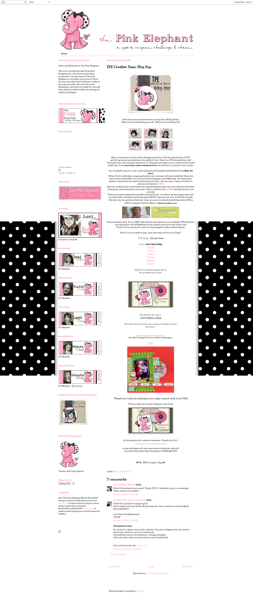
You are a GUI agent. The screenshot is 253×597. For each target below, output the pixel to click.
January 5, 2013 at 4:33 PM (125, 494)
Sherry (150, 250)
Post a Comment (118, 554)
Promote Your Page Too (66, 173)
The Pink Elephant (64, 167)
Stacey (150, 264)
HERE (161, 184)
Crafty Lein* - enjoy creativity (129, 500)
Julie (151, 343)
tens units (142, 545)
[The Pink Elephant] (59, 170)
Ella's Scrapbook (122, 471)
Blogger (140, 591)
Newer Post (114, 567)
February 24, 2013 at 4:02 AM (127, 549)
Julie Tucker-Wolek (124, 485)
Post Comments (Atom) (157, 573)
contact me (63, 503)
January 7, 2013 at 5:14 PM (125, 520)
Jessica (151, 254)
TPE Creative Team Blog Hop (129, 67)
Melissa (151, 260)
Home (64, 53)
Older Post (187, 567)
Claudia (151, 247)
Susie (151, 257)
